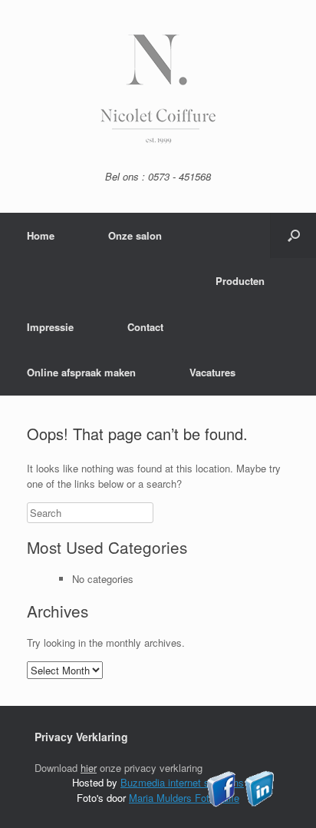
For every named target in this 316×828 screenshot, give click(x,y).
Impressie (50, 327)
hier (89, 767)
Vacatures (212, 372)
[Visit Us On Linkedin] (259, 803)
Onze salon (135, 235)
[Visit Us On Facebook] (221, 803)
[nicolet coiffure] (158, 139)
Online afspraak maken (81, 372)
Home (40, 235)
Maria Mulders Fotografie (184, 797)
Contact (145, 327)
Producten (240, 280)
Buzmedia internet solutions (182, 782)
